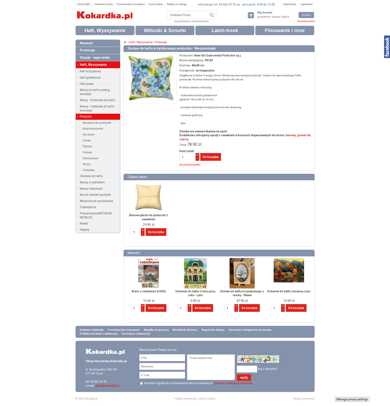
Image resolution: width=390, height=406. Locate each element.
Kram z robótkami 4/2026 (149, 291)
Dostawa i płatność (92, 329)
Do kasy (306, 15)
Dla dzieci (88, 134)
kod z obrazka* (267, 368)
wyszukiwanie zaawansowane (191, 21)
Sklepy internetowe (303, 398)
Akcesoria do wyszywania (96, 201)
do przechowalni (189, 164)
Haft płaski (87, 83)
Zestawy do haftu (91, 176)
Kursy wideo (156, 4)
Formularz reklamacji (136, 333)
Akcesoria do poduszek (97, 122)
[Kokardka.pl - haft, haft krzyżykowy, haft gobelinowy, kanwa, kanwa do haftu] (105, 12)
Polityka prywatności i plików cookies (195, 398)
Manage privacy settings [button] (352, 399)
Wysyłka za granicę (156, 329)
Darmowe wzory (104, 4)
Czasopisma (88, 207)
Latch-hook (225, 30)
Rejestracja (289, 4)
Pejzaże (87, 146)
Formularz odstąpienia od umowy (250, 329)
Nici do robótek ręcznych (95, 194)
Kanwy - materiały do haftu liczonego (97, 108)
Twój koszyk (252, 15)
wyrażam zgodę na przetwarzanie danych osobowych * (199, 383)
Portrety (87, 152)
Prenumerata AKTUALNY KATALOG (96, 215)
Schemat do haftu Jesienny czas (289, 291)
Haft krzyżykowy (90, 71)
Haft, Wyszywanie (104, 30)
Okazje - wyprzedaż (95, 57)
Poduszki (86, 116)
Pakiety (84, 229)
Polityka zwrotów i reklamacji (99, 333)
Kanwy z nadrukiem (92, 182)
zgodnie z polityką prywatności (233, 383)
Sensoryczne (90, 158)
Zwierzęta (88, 170)
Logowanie (306, 4)
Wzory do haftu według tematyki (95, 92)
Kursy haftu (84, 4)
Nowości (86, 43)
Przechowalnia (306, 21)
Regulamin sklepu (213, 329)
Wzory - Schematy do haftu (97, 100)
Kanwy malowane (91, 188)
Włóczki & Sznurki (165, 30)
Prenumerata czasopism (131, 4)
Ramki (84, 223)
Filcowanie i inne (284, 30)
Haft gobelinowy (90, 77)
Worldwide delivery (185, 329)
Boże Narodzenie (93, 128)
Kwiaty (87, 140)
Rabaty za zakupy (177, 4)
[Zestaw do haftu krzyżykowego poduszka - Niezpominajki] (151, 55)
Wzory (86, 164)
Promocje (87, 50)
